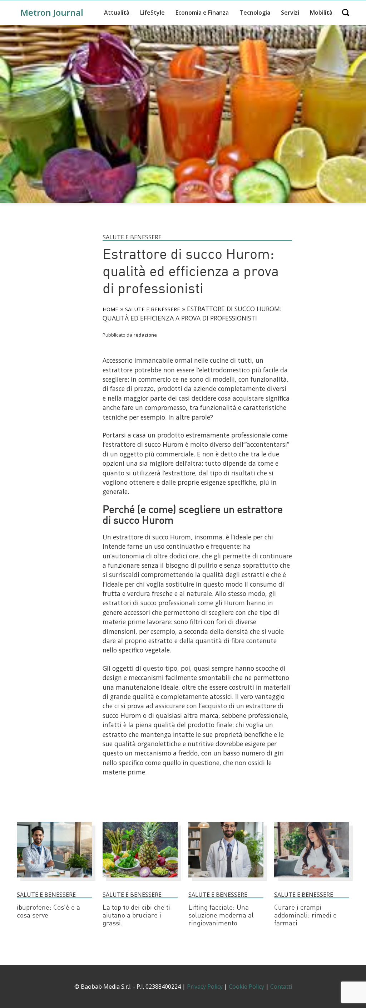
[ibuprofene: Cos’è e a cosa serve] (54, 881)
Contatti (281, 986)
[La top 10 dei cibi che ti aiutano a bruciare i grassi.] (140, 881)
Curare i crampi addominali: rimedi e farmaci (305, 916)
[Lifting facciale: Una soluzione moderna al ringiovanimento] (225, 881)
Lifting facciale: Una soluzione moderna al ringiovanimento (221, 916)
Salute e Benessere (132, 237)
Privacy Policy (205, 986)
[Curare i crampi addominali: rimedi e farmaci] (311, 881)
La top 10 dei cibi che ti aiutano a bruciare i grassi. (136, 916)
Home (110, 309)
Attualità (116, 12)
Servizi (290, 12)
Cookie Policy (246, 986)
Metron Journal (51, 12)
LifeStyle (152, 12)
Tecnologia (254, 12)
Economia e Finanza (202, 12)
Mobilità (321, 12)
